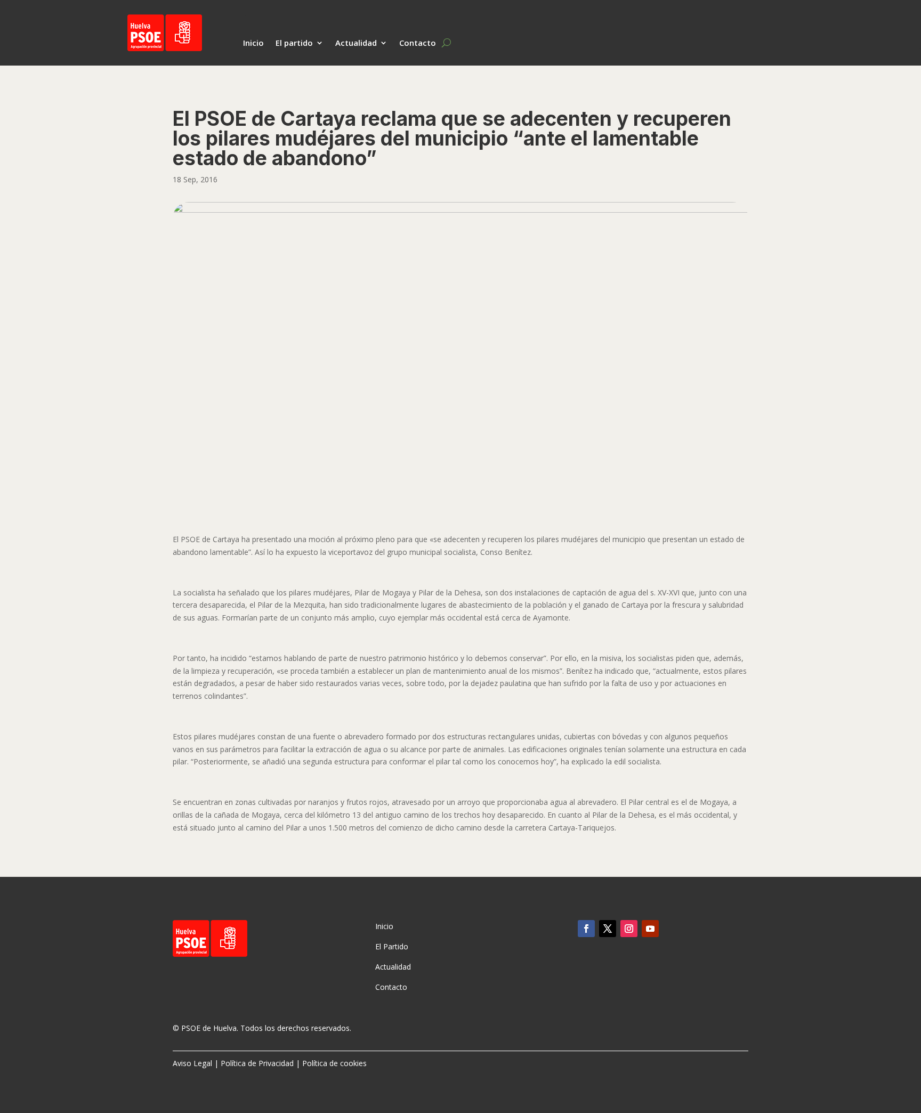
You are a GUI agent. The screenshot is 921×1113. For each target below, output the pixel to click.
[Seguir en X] (607, 928)
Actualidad (356, 43)
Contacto (417, 43)
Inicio (253, 43)
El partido (294, 43)
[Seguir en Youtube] (650, 928)
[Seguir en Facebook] (586, 928)
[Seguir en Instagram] (628, 928)
